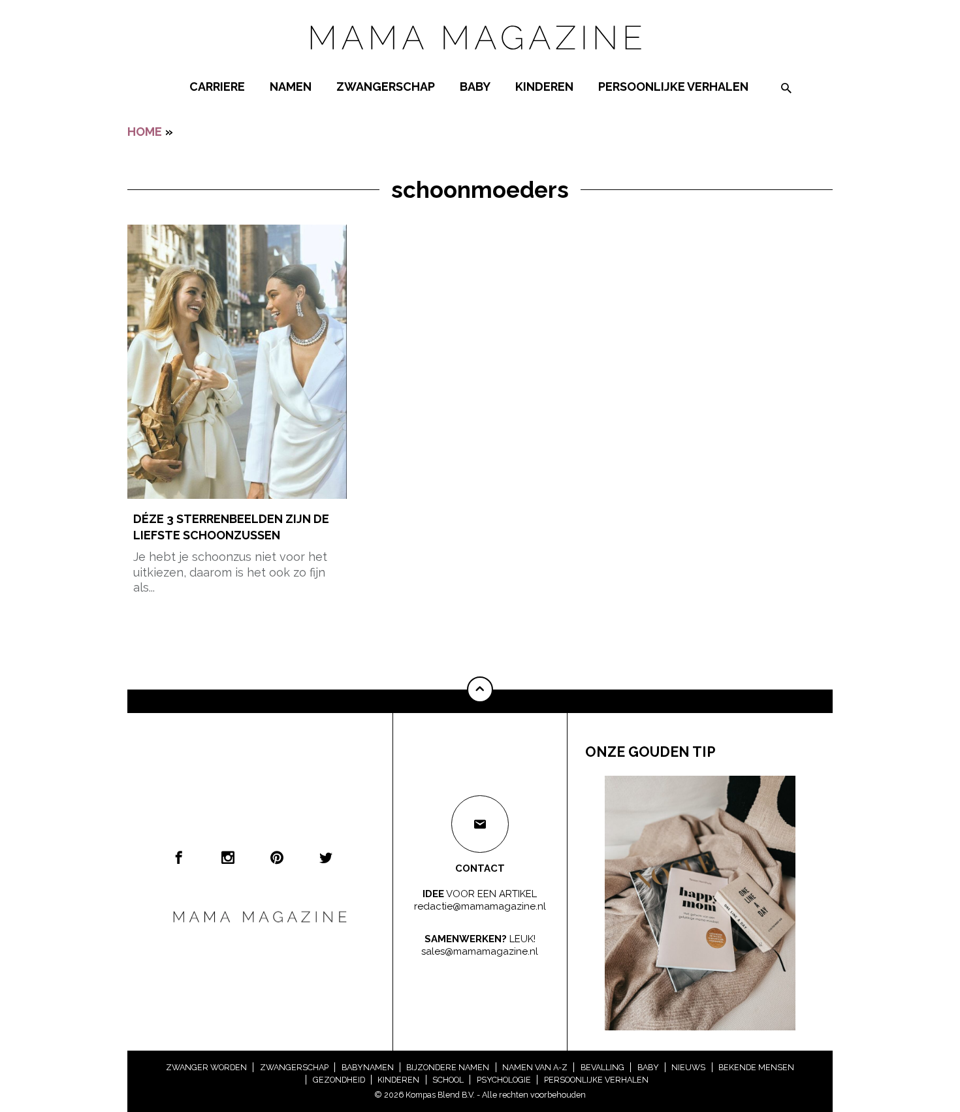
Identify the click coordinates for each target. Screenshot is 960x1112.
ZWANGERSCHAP (385, 86)
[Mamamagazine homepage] (480, 62)
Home (144, 131)
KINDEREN (544, 86)
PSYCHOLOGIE (504, 1080)
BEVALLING (602, 1067)
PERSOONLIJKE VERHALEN (673, 86)
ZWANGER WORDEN (206, 1067)
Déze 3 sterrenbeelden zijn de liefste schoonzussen (231, 527)
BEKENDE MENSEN (756, 1067)
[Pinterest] (277, 857)
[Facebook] (179, 857)
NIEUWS (688, 1067)
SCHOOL (448, 1080)
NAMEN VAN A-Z (535, 1067)
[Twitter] (326, 857)
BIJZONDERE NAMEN (447, 1067)
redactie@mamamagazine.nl (480, 906)
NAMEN (291, 86)
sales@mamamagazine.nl (479, 951)
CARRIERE (217, 86)
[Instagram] (228, 857)
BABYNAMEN (368, 1067)
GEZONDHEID (339, 1080)
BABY (475, 86)
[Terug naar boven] (480, 689)
